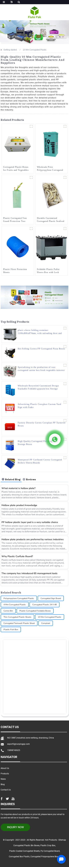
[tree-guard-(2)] (31, 177)
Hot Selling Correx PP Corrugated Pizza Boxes (41, 349)
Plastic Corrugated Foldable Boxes (35, 610)
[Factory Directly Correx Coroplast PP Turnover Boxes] (10, 426)
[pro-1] (31, 126)
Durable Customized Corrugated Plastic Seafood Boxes (50, 220)
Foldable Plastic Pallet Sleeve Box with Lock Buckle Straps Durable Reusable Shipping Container (48, 271)
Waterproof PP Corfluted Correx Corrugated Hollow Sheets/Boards (40, 461)
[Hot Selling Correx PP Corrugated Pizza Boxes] (10, 352)
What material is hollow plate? (18, 488)
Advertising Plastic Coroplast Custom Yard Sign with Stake (39, 405)
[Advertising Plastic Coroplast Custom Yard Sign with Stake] (10, 408)
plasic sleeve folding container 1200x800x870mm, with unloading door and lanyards (40, 332)
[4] (64, 228)
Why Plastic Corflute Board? (17, 556)
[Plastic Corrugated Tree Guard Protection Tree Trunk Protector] (18, 195)
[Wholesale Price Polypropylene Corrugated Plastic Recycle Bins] (51, 144)
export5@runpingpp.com (18, 744)
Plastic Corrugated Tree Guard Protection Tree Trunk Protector (15, 220)
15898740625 (13, 750)
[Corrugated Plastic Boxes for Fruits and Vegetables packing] (18, 144)
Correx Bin (8, 610)
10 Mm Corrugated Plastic (49, 617)
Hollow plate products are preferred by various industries (33, 539)
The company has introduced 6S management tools (29, 573)
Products (5, 773)
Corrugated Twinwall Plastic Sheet (19, 623)
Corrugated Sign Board (51, 598)
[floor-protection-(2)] (31, 228)
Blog (3, 784)
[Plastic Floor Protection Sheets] (18, 246)
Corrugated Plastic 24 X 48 (44, 604)
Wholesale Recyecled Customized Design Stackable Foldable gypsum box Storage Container (38, 387)
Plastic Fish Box (11, 629)
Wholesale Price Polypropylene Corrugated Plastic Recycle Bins (50, 169)
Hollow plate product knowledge (19, 505)
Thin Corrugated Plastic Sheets (17, 617)
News (3, 779)
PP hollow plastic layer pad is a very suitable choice (30, 522)
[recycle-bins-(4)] (64, 126)
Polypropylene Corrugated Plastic (19, 598)
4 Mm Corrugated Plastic (15, 604)
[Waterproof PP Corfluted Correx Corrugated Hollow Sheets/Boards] (10, 463)
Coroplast (45, 623)
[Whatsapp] (55, 439)
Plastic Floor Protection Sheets (15, 271)
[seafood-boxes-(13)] (64, 177)
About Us (5, 768)
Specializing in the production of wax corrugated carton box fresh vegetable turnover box (41, 369)
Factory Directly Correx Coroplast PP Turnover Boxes (41, 424)
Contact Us (6, 790)
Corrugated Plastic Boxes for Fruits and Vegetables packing (16, 169)
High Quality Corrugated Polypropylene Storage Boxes (38, 442)
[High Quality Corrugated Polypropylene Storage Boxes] (10, 445)
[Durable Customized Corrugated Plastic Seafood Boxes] (51, 195)
